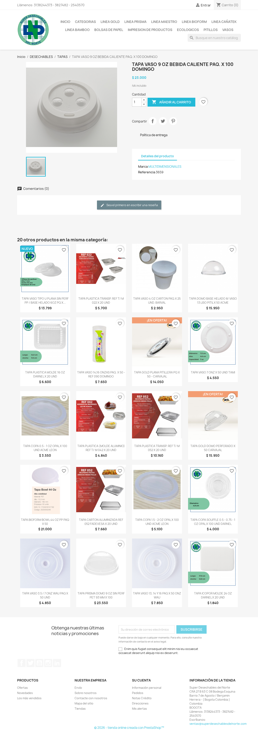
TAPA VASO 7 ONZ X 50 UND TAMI (213, 372)
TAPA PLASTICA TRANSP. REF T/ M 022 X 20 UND (101, 300)
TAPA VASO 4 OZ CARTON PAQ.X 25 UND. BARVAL (157, 300)
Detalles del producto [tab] (157, 156)
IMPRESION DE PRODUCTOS (150, 30)
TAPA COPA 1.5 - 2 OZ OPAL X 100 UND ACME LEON (157, 522)
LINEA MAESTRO (164, 22)
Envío (78, 688)
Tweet (163, 121)
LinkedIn (57, 663)
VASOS (227, 30)
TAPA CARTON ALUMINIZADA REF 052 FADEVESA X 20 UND (101, 522)
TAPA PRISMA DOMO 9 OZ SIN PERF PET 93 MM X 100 (101, 595)
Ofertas (22, 688)
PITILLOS (211, 30)
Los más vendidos (29, 698)
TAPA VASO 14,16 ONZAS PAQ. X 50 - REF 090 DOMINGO (101, 374)
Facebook (22, 663)
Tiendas (80, 708)
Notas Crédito (142, 698)
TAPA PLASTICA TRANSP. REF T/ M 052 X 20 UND (157, 448)
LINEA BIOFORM (194, 22)
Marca (143, 166)
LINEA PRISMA (135, 22)
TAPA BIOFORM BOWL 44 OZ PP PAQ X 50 (45, 522)
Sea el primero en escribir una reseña (132, 205)
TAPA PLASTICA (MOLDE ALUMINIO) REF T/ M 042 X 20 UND (101, 448)
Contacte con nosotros (91, 698)
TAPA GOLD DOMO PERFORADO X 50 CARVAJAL (212, 448)
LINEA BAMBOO (77, 30)
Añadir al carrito (171, 102)
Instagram (48, 663)
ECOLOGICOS (188, 30)
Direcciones (140, 703)
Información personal (146, 688)
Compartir (153, 121)
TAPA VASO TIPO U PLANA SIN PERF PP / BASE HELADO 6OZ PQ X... (45, 300)
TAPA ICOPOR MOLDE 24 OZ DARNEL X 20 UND (213, 595)
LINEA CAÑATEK (224, 22)
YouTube (39, 663)
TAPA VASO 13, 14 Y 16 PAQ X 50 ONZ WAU (157, 595)
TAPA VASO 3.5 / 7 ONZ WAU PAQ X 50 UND (45, 595)
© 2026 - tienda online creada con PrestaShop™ (129, 728)
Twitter (30, 663)
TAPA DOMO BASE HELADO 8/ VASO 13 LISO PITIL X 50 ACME (213, 300)
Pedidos (137, 693)
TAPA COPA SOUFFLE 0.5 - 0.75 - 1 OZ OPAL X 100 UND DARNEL (212, 522)
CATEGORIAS (85, 22)
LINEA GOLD (110, 22)
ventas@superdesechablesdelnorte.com (218, 724)
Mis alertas (139, 708)
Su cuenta (141, 680)
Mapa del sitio (84, 703)
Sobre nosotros (86, 693)
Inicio (65, 22)
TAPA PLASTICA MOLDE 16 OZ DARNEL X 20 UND (45, 374)
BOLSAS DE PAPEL (108, 30)
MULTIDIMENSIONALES (164, 166)
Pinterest (173, 121)
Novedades (25, 693)
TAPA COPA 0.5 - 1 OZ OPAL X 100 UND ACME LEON (45, 448)
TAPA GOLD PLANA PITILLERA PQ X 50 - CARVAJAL (157, 374)
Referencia (146, 172)
